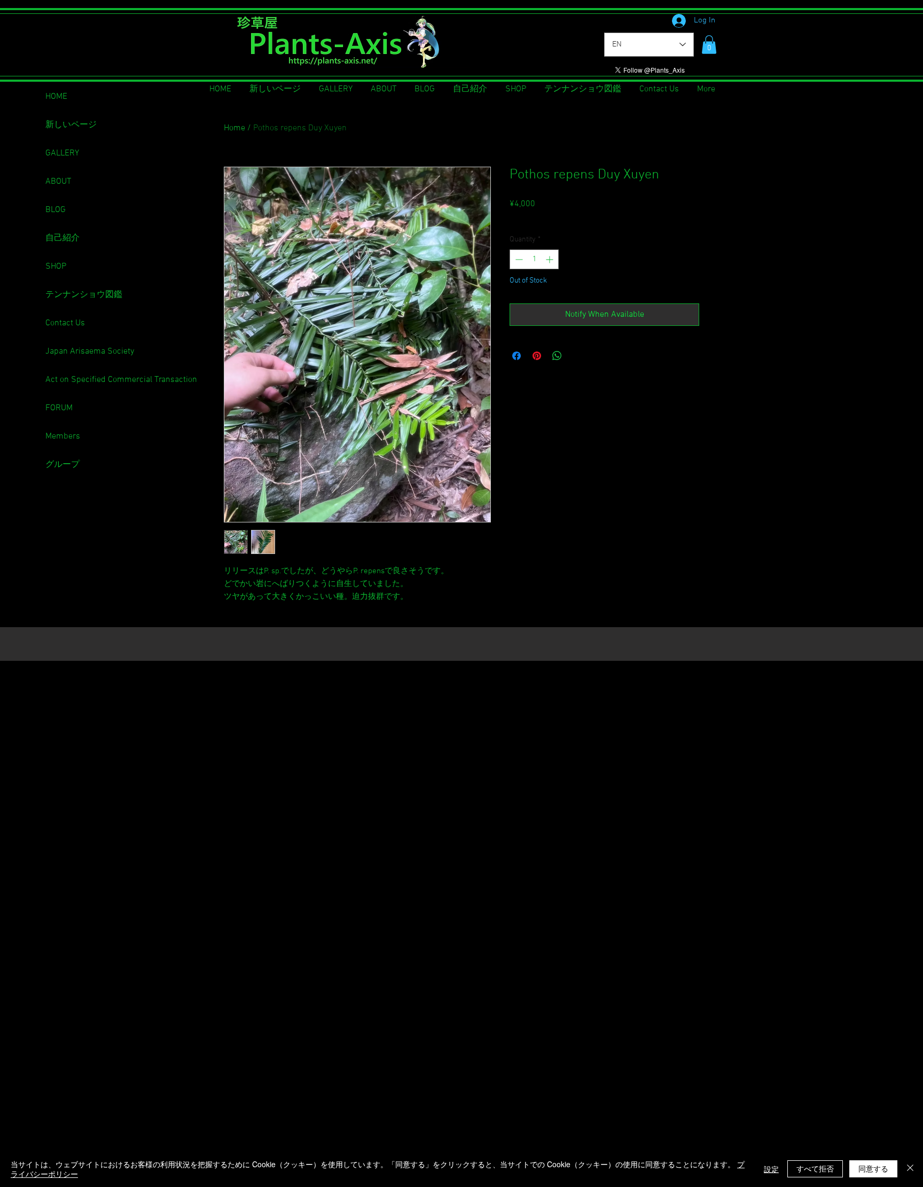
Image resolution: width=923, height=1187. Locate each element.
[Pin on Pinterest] (536, 355)
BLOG (55, 210)
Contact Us (65, 323)
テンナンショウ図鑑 (83, 295)
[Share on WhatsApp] (557, 355)
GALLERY (62, 153)
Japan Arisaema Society (89, 351)
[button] (709, 44)
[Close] (910, 1168)
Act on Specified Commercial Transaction (121, 379)
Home (234, 128)
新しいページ (71, 125)
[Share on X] (577, 355)
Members (62, 436)
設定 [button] (771, 1168)
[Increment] (550, 259)
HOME (56, 96)
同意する (873, 1168)
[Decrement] (518, 259)
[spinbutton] (534, 259)
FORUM (59, 408)
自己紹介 (62, 238)
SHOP (55, 266)
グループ (62, 464)
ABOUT (58, 181)
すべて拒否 (815, 1168)
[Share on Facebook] (516, 355)
